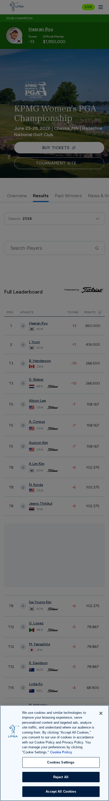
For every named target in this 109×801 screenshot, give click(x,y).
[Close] (100, 713)
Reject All (60, 777)
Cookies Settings (60, 762)
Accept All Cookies (61, 791)
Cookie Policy (61, 752)
